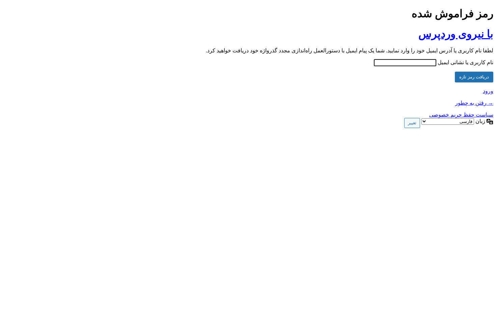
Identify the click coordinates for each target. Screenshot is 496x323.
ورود (488, 91)
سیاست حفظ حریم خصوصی (461, 115)
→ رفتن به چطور (474, 103)
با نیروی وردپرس (455, 34)
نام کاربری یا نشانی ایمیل (465, 62)
